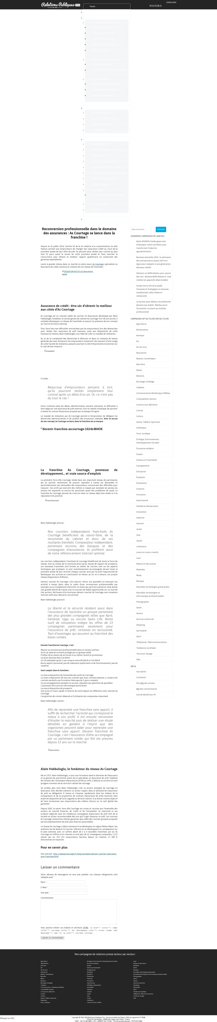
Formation (141, 494)
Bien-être (140, 364)
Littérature (141, 546)
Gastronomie (142, 500)
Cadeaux (140, 387)
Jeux (138, 535)
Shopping (140, 625)
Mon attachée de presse (104, 44)
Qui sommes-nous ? (100, 144)
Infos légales (97, 190)
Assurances (141, 353)
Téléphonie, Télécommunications (151, 642)
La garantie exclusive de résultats (108, 195)
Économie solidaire (145, 448)
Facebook (167, 6)
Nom (43, 882)
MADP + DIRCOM (100, 50)
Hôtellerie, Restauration (147, 506)
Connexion (141, 677)
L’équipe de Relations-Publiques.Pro (107, 150)
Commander (95, 12)
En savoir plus (96, 139)
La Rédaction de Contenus (105, 89)
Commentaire (47, 898)
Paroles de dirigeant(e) (103, 27)
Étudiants (140, 477)
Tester (92, 6)
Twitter (170, 6)
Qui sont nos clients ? (100, 113)
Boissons (140, 376)
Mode (138, 575)
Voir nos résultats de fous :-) (103, 118)
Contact (95, 210)
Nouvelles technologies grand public (153, 587)
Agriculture (141, 324)
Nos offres (94, 18)
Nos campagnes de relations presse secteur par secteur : (105, 954)
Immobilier (141, 512)
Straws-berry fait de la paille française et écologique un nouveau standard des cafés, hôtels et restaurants (152, 291)
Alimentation (142, 330)
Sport (138, 636)
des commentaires (146, 689)
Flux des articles (145, 683)
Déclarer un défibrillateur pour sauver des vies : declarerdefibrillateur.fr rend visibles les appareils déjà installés (153, 276)
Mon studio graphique (103, 95)
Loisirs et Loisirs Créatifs (94, 1002)
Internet (140, 523)
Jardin (139, 529)
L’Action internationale (103, 39)
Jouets (139, 541)
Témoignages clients (100, 124)
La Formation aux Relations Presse (108, 70)
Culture (139, 416)
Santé (139, 607)
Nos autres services (100, 79)
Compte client (171, 2)
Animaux (140, 335)
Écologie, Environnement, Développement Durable (147, 441)
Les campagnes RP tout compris (106, 22)
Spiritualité (141, 630)
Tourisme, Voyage (144, 654)
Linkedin (165, 6)
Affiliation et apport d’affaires (104, 178)
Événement (141, 483)
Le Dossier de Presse (102, 64)
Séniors (139, 613)
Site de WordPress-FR (146, 694)
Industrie (140, 517)
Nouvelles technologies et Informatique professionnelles (150, 594)
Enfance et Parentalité (146, 460)
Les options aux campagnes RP (105, 59)
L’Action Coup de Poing (103, 33)
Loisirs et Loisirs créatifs (147, 552)
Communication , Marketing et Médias (52, 987)
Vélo (138, 659)
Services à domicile (145, 619)
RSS (175, 6)
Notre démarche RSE (100, 155)
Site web (44, 892)
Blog (92, 219)
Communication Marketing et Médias (153, 393)
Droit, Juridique (143, 433)
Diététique (141, 428)
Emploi (139, 454)
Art (137, 341)
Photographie (142, 602)
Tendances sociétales (146, 648)
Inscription (141, 671)
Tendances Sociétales (139, 991)
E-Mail (44, 887)
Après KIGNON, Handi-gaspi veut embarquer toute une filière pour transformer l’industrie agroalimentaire (151, 246)
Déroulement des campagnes (104, 161)
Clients (93, 108)
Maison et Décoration (146, 564)
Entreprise (141, 471)
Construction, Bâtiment (146, 405)
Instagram (173, 6)
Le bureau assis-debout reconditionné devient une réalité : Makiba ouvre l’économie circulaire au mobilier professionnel (153, 306)
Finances (140, 489)
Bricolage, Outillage (145, 381)
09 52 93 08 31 (156, 6)
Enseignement (142, 466)
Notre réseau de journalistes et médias (109, 173)
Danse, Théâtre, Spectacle (148, 422)
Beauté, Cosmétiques (146, 358)
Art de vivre (141, 347)
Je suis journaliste (99, 204)
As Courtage (98, 264)
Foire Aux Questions (100, 184)
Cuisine (139, 410)
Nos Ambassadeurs (100, 130)
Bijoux (139, 370)
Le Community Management (106, 84)
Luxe (138, 558)
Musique (140, 581)
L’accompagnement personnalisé (106, 167)
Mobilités (140, 569)
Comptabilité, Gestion (146, 399)
